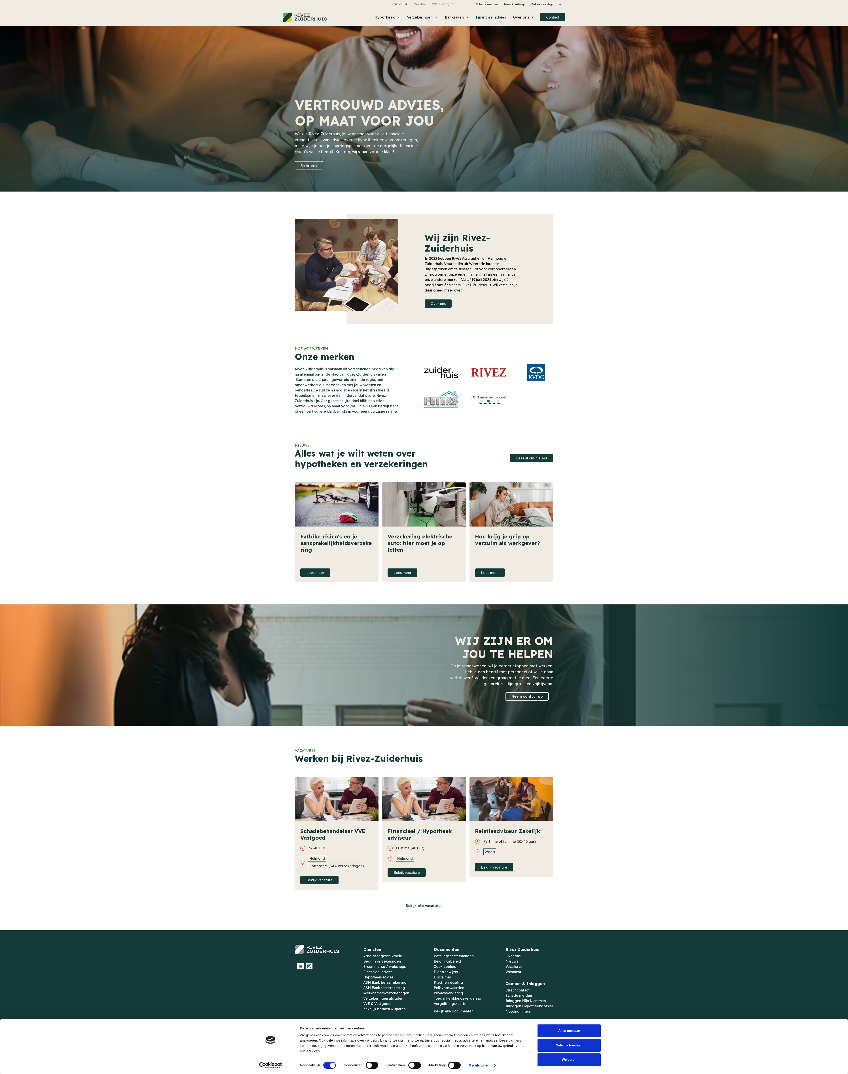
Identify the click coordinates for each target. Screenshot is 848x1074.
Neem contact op (527, 696)
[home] (305, 17)
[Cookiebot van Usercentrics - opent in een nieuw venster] (270, 1065)
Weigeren (569, 1059)
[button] (546, 4)
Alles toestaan (569, 1031)
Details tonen (479, 1065)
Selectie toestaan (569, 1045)
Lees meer (315, 572)
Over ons (309, 165)
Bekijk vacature (319, 880)
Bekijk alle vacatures (424, 905)
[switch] (372, 1065)
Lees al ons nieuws (531, 458)
